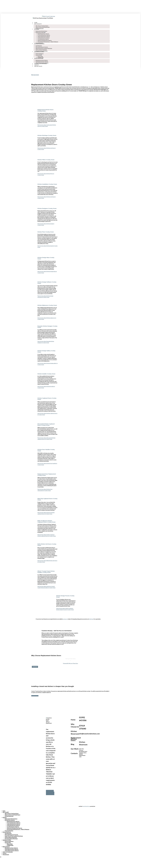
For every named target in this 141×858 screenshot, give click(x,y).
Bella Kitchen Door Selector (13, 821)
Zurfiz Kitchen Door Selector (13, 825)
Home (73, 720)
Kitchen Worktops (7, 832)
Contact (4, 853)
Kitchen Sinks (8, 842)
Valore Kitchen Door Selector (13, 824)
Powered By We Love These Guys (70, 663)
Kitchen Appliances (9, 841)
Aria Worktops (8, 833)
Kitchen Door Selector (10, 820)
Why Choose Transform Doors (12, 813)
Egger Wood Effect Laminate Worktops (14, 836)
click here (91, 619)
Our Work (74, 749)
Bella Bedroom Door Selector (11, 848)
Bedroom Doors (6, 846)
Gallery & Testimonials (8, 852)
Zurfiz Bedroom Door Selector (11, 849)
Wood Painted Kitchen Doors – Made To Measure (18, 829)
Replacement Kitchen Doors (76, 739)
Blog (72, 744)
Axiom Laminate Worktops (11, 837)
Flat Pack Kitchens (9, 830)
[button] (35, 74)
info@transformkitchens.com (89, 734)
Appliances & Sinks (7, 840)
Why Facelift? (6, 812)
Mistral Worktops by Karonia (11, 834)
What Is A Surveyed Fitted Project (12, 814)
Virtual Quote (6, 854)
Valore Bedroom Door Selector (12, 850)
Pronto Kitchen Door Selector (13, 822)
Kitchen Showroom (9, 816)
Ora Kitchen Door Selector (13, 826)
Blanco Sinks (10, 844)
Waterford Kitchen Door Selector (14, 828)
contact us (65, 619)
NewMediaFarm (86, 806)
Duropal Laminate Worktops (11, 838)
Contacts (74, 753)
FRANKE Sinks (10, 845)
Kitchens (5, 817)
